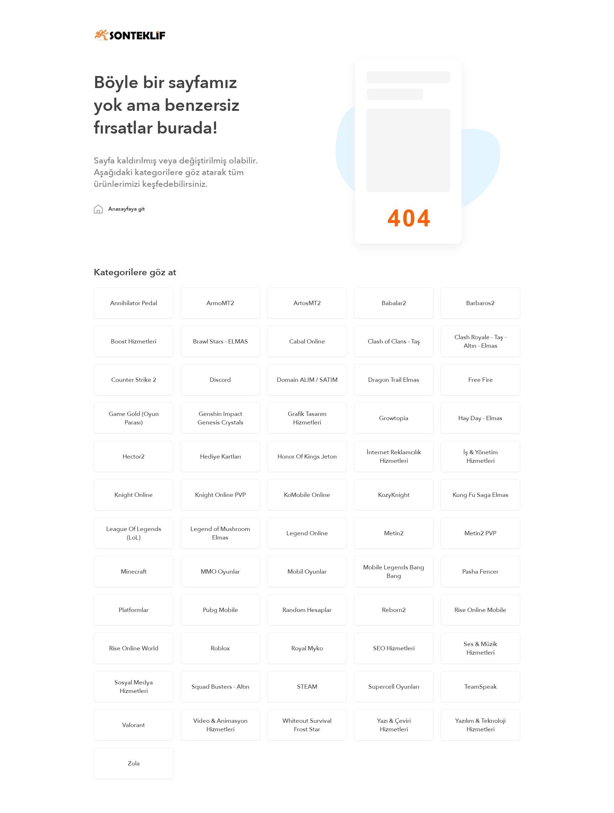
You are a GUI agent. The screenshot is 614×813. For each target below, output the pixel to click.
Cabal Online (307, 341)
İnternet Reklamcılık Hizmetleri (394, 456)
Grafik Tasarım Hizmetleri (307, 418)
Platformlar (134, 610)
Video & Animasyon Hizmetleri (220, 725)
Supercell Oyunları (393, 687)
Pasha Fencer (480, 572)
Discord (220, 380)
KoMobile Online (307, 495)
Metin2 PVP (480, 533)
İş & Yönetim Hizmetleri (480, 456)
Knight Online (133, 495)
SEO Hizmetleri (394, 648)
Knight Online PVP (220, 495)
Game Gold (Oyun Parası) (134, 418)
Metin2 (394, 533)
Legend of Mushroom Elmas (220, 533)
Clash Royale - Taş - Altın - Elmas (480, 341)
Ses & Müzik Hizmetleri (480, 648)
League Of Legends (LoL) (133, 533)
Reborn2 (394, 610)
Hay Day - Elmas (480, 418)
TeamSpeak (480, 687)
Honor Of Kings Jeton (307, 456)
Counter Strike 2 (133, 380)
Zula (134, 763)
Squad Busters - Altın (220, 687)
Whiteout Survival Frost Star (307, 725)
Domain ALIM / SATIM (307, 380)
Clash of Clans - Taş (394, 341)
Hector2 (134, 456)
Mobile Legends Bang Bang (393, 571)
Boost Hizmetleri (133, 341)
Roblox (220, 648)
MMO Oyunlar (220, 572)
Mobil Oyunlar (307, 572)
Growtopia (393, 418)
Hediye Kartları (220, 456)
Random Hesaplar (307, 610)
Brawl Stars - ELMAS (220, 341)
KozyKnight (394, 495)
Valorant (133, 725)
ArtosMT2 (307, 303)
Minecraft (134, 572)
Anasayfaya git (126, 208)
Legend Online (307, 533)
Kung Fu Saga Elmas (480, 495)
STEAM (307, 687)
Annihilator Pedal (133, 303)
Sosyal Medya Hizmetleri (133, 686)
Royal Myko (307, 648)
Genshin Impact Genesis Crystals (220, 418)
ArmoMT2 (220, 303)
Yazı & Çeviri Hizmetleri (394, 725)
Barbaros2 (480, 303)
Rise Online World (133, 648)
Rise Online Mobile (480, 610)
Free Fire (480, 380)
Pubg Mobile (220, 610)
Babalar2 (394, 303)
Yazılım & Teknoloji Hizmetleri (480, 725)
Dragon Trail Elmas (393, 380)
